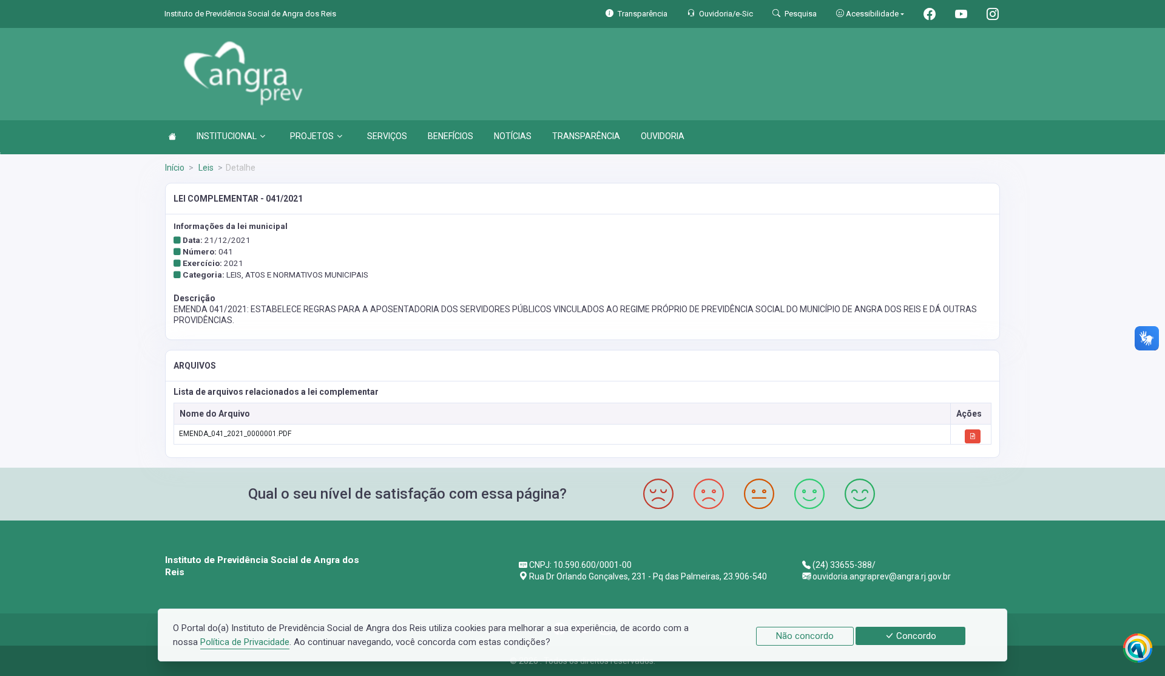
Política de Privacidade (244, 642)
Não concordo (805, 635)
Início (174, 167)
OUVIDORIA (662, 136)
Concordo (915, 635)
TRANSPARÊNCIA (586, 136)
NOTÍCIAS (513, 136)
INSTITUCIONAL (227, 136)
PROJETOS (312, 136)
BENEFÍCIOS (450, 136)
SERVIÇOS (387, 136)
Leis (205, 167)
